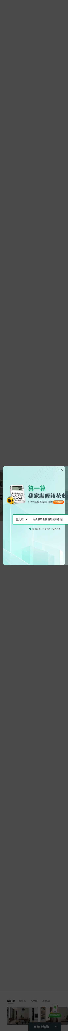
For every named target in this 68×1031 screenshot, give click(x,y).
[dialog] (34, 515)
